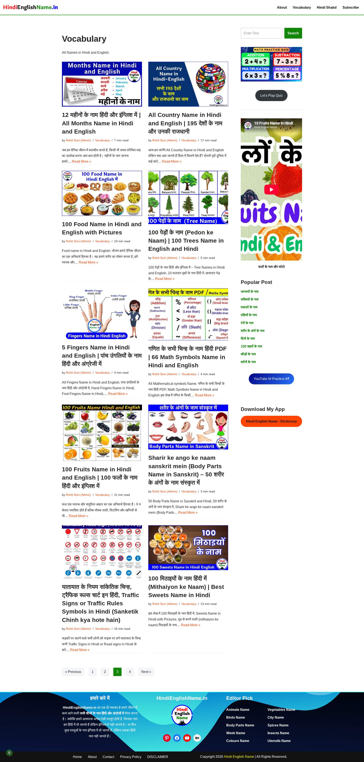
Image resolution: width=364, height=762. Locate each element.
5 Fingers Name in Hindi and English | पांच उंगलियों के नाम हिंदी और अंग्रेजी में (102, 355)
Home (77, 757)
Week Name (235, 733)
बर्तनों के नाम (248, 362)
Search (293, 33)
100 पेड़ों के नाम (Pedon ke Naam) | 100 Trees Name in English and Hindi (186, 240)
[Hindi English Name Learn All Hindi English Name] (30, 7)
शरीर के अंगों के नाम (252, 331)
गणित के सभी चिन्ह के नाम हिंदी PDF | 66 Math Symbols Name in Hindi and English (187, 356)
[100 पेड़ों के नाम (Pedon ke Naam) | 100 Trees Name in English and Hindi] (188, 197)
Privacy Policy (130, 757)
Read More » (81, 161)
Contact (108, 757)
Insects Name (278, 733)
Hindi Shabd (327, 7)
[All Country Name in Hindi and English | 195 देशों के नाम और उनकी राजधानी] (188, 84)
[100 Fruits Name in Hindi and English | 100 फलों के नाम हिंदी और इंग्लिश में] (102, 433)
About (282, 7)
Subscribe (351, 7)
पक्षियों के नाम (249, 315)
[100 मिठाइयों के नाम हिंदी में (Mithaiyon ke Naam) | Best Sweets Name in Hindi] (188, 547)
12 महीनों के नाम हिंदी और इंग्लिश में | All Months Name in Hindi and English (101, 123)
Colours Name (237, 741)
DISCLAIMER (157, 757)
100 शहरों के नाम (251, 346)
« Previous (73, 672)
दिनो (243, 338)
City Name (276, 717)
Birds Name (235, 717)
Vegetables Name (281, 709)
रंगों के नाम (247, 323)
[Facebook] (177, 738)
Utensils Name (279, 741)
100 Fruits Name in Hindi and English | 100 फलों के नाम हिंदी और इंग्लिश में (100, 477)
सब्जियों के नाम (249, 299)
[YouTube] (187, 738)
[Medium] (197, 738)
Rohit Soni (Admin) (78, 140)
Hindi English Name (239, 756)
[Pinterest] (167, 738)
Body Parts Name (240, 725)
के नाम (250, 338)
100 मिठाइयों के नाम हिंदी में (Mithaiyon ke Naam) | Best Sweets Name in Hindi (186, 586)
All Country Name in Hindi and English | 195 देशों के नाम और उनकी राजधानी (185, 123)
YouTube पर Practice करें (271, 379)
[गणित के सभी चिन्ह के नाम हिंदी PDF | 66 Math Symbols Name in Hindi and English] (188, 314)
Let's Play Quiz (271, 95)
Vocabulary (302, 7)
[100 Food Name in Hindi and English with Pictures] (102, 193)
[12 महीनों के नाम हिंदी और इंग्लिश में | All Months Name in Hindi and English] (102, 84)
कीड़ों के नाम (248, 354)
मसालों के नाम (249, 307)
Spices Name (278, 725)
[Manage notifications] (9, 752)
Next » (146, 672)
